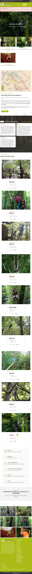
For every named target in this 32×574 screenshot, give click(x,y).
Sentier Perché (11, 373)
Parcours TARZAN (12, 338)
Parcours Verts (11, 213)
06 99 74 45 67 (16, 497)
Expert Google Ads (26, 572)
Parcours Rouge (11, 276)
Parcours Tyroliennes (12, 307)
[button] (0, 25)
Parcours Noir (11, 404)
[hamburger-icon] (17, 4)
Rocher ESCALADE (8, 64)
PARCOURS (8, 48)
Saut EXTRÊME (24, 48)
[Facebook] (30, 1)
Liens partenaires (20, 572)
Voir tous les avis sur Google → (27, 121)
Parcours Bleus (11, 244)
